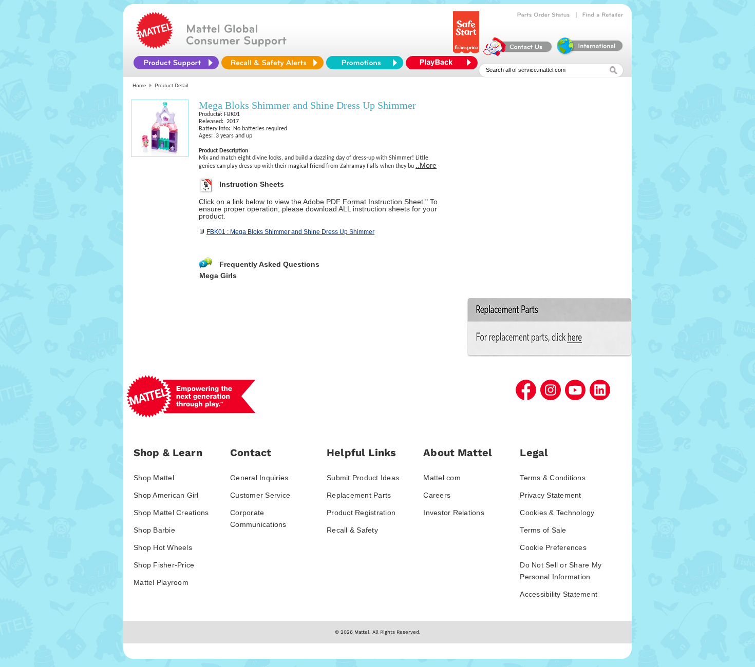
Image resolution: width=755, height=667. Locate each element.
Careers (436, 495)
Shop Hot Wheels (163, 547)
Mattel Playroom (161, 582)
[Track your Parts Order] (543, 14)
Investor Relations (453, 512)
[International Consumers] (589, 53)
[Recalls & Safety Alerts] (272, 62)
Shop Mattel (154, 478)
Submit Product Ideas (363, 478)
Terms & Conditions (553, 478)
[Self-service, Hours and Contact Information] (518, 53)
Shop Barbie (154, 530)
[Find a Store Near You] (603, 14)
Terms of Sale (543, 530)
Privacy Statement (550, 495)
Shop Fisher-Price (164, 565)
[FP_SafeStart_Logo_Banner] (467, 53)
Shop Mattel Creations (171, 512)
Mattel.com (442, 478)
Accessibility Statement (558, 594)
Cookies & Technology (557, 512)
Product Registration (361, 512)
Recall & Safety (352, 530)
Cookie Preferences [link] (553, 547)
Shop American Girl (166, 495)
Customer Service (260, 495)
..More (426, 165)
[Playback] (444, 62)
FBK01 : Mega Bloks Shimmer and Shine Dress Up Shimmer (290, 232)
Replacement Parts (359, 495)
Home (139, 85)
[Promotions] (364, 62)
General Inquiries (259, 478)
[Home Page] (154, 46)
